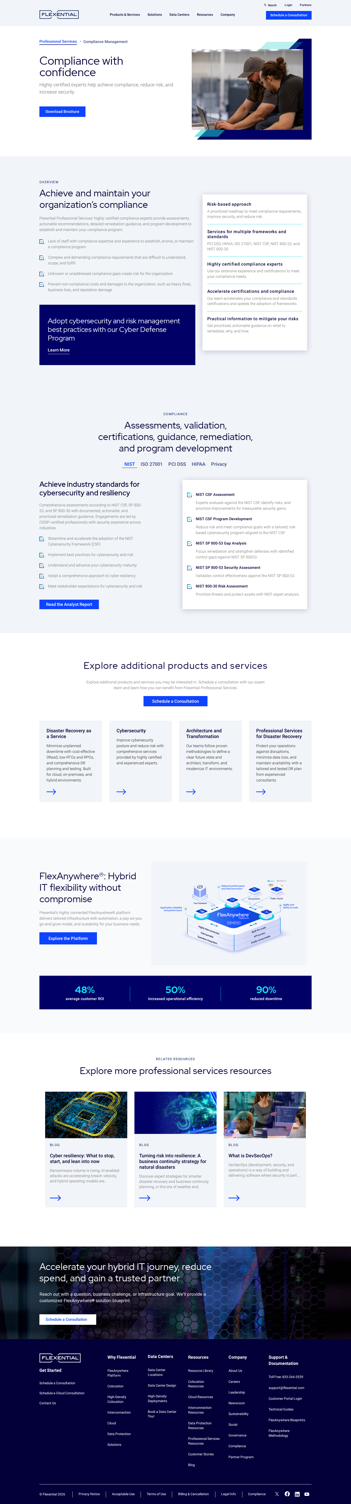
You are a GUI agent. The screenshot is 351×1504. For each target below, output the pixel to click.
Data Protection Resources (200, 1425)
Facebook (287, 1494)
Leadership (237, 1392)
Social (233, 1424)
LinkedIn (297, 1494)
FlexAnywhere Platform (117, 1373)
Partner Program (241, 1457)
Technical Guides (281, 1409)
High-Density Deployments (157, 1398)
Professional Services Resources (204, 1441)
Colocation (115, 1386)
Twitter (277, 1494)
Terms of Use (156, 1494)
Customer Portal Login (285, 1398)
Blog (191, 1465)
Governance (237, 1435)
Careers (234, 1381)
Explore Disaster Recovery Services (261, 792)
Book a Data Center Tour (162, 1414)
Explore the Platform (68, 938)
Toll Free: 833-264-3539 (286, 1377)
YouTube (307, 1494)
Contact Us (47, 1403)
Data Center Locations (156, 1372)
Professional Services (58, 41)
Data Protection (119, 1434)
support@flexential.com (286, 1388)
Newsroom (237, 1403)
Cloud (111, 1423)
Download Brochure (62, 111)
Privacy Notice (89, 1494)
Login (288, 5)
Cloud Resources (200, 1397)
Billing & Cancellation (193, 1494)
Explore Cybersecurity (121, 792)
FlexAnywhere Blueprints (287, 1420)
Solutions (114, 1444)
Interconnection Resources (200, 1410)
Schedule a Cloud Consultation (62, 1393)
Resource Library (200, 1371)
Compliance (237, 1446)
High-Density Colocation (116, 1399)
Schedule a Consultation (288, 15)
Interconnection (119, 1412)
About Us (235, 1371)
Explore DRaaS (51, 792)
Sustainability (239, 1414)
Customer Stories (201, 1454)
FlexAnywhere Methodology (279, 1433)
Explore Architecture (191, 792)
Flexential (59, 14)
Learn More (59, 349)
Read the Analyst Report (69, 604)
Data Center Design (162, 1385)
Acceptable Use (123, 1494)
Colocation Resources (196, 1384)
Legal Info (228, 1494)
